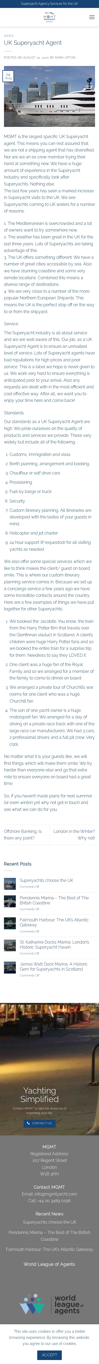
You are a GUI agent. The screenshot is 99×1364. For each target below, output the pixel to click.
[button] (92, 17)
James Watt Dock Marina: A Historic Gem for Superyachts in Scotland (54, 967)
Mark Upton (65, 57)
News (8, 36)
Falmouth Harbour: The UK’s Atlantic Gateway (54, 922)
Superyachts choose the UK (46, 880)
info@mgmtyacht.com (56, 1194)
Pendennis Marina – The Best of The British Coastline (54, 900)
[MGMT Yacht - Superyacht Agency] (49, 17)
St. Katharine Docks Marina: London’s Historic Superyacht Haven (54, 945)
